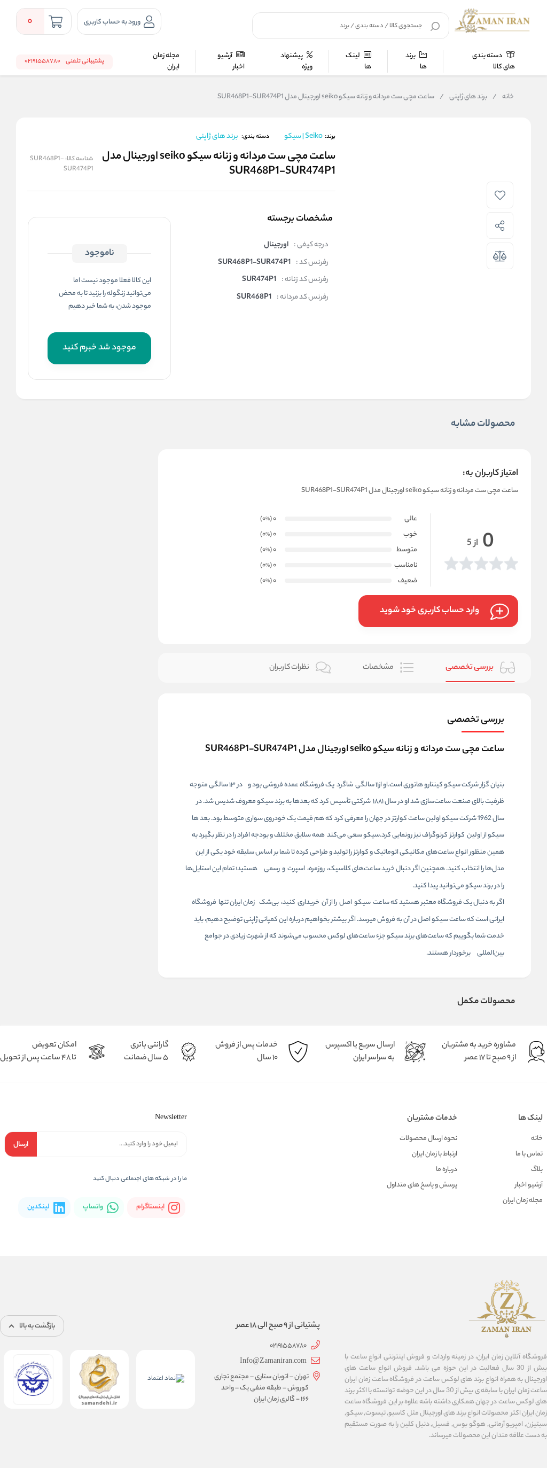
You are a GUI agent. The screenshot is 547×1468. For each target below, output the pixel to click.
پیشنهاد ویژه (296, 61)
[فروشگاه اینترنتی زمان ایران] (492, 20)
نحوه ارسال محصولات (428, 1138)
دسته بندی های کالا (493, 61)
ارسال (20, 1144)
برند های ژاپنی (463, 97)
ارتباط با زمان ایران (434, 1154)
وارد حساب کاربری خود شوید (429, 611)
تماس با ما (529, 1154)
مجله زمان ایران (166, 61)
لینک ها (358, 61)
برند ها (416, 61)
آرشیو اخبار (231, 61)
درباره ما (446, 1169)
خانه (503, 97)
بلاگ (537, 1169)
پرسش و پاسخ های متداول (422, 1185)
